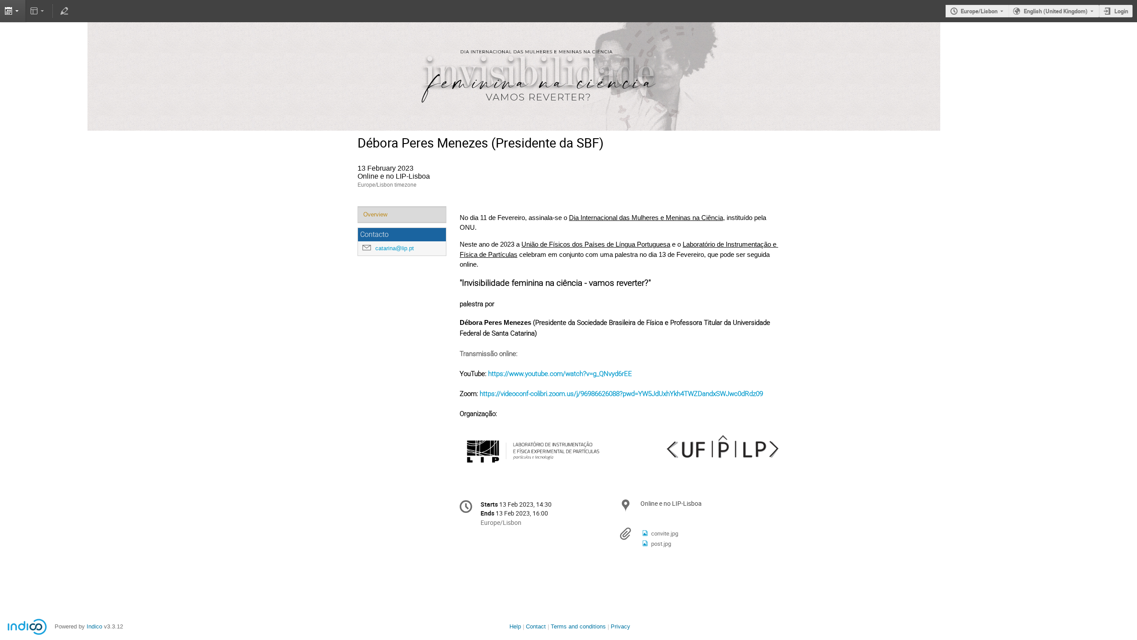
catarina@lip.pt (394, 248)
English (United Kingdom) (1056, 11)
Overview (375, 214)
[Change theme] (38, 11)
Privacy (620, 626)
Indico (94, 626)
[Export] (12, 11)
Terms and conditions (578, 626)
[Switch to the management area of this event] (64, 11)
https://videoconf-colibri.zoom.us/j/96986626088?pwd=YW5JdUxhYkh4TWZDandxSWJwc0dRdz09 (621, 394)
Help (515, 626)
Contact (536, 626)
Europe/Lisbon (979, 11)
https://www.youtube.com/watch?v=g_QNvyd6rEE (560, 374)
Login (1121, 11)
